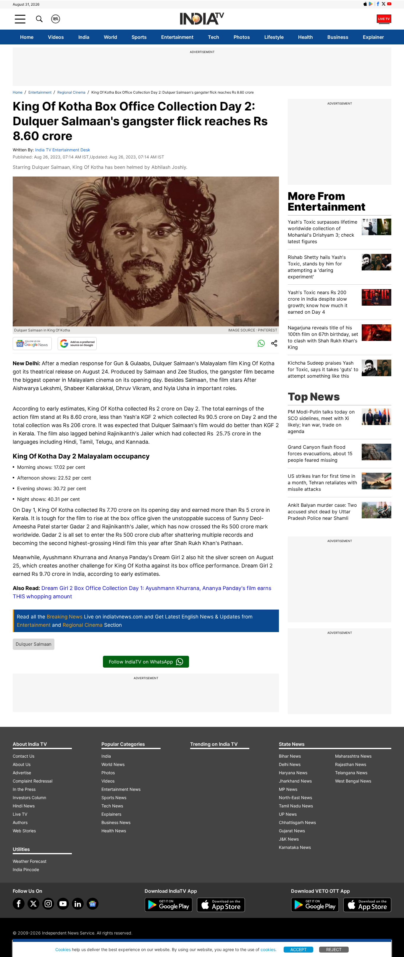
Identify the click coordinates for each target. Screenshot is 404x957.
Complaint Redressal (32, 780)
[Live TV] (384, 19)
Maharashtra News (353, 756)
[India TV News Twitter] (384, 4)
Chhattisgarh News (297, 822)
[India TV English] (202, 19)
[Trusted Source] (77, 343)
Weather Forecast (29, 861)
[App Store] (221, 905)
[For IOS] (367, 905)
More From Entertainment (327, 201)
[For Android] (315, 905)
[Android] (371, 4)
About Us (21, 764)
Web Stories (24, 830)
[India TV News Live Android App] (169, 905)
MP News (288, 789)
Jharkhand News (295, 780)
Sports (139, 37)
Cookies (63, 949)
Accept (298, 949)
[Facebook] (19, 904)
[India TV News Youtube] (389, 4)
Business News (115, 822)
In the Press (24, 789)
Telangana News (351, 772)
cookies (268, 949)
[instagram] (48, 904)
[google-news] (92, 904)
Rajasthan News (350, 764)
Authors (20, 822)
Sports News (113, 797)
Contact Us (23, 756)
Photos (242, 37)
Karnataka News (295, 847)
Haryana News (293, 772)
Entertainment (177, 37)
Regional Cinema (71, 92)
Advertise (22, 772)
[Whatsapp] (261, 343)
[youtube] (63, 904)
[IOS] (365, 4)
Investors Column (29, 797)
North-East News (295, 797)
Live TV (20, 814)
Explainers (111, 814)
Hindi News (24, 805)
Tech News (112, 805)
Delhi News (289, 764)
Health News (113, 830)
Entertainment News (120, 789)
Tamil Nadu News (296, 805)
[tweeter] (33, 904)
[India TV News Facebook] (378, 4)
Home (26, 37)
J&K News (289, 838)
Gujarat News (292, 830)
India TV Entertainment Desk (62, 149)
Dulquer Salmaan (33, 644)
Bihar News (290, 756)
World (110, 37)
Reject (334, 949)
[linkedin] (78, 904)
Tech (213, 37)
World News (113, 764)
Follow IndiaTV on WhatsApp (141, 662)
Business (337, 37)
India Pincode (26, 869)
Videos (56, 37)
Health (305, 37)
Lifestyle (274, 37)
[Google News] (32, 343)
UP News (288, 814)
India (83, 37)
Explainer (373, 37)
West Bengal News (353, 780)
